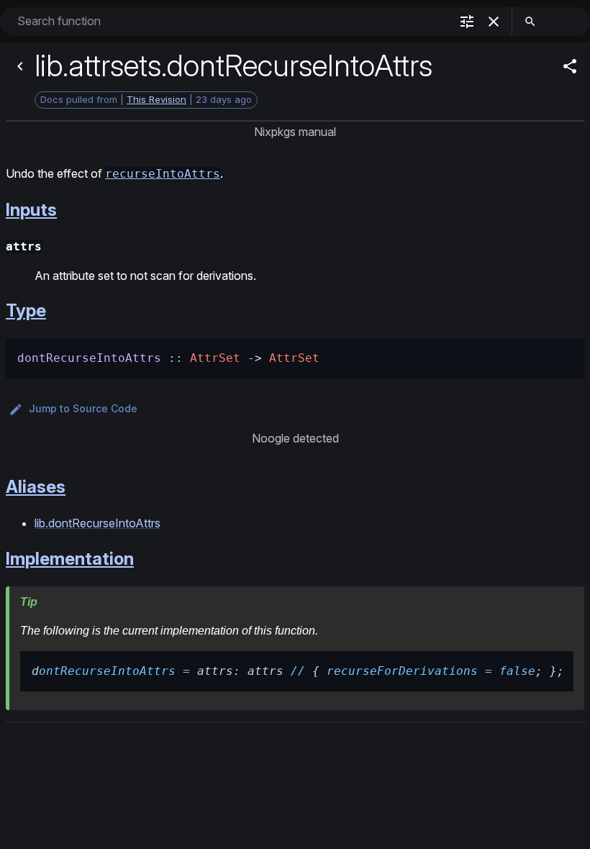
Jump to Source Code (83, 408)
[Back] (20, 66)
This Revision (156, 99)
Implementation (70, 558)
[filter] (467, 21)
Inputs (31, 209)
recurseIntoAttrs (162, 174)
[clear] (493, 21)
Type (26, 310)
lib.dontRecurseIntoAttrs (97, 523)
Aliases (35, 486)
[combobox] (232, 21)
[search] (530, 21)
